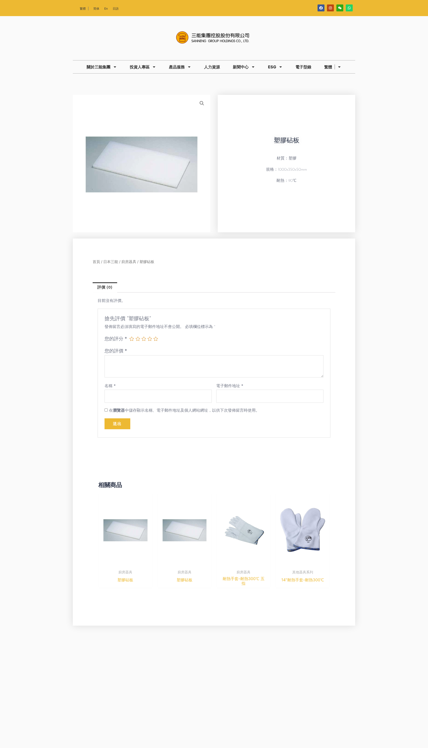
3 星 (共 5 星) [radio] (143, 338)
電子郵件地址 (229, 385)
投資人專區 (140, 66)
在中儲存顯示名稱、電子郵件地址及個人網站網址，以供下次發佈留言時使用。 (184, 410)
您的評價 (116, 351)
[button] (201, 103)
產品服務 (177, 66)
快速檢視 (125, 562)
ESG (272, 66)
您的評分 (116, 339)
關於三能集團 (98, 66)
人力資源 (212, 66)
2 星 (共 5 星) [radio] (137, 338)
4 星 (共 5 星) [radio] (149, 338)
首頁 (96, 262)
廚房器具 (128, 262)
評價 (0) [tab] (104, 288)
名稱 (110, 385)
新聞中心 (241, 66)
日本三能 (110, 262)
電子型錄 (303, 66)
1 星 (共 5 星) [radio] (131, 338)
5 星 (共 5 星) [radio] (155, 338)
